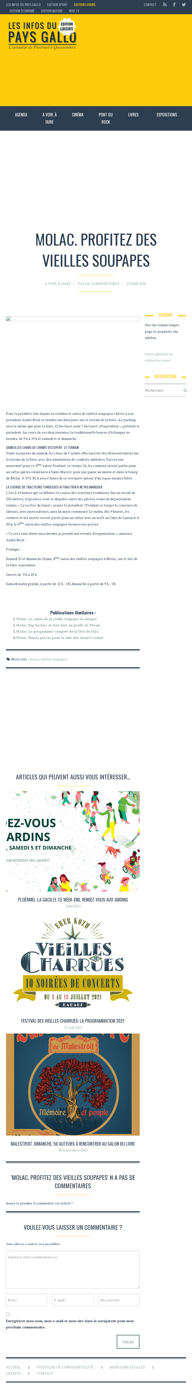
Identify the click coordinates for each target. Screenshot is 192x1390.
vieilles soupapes (54, 659)
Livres (133, 115)
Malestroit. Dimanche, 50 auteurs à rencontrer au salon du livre (73, 1143)
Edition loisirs (85, 4)
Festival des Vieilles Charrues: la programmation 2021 (72, 1020)
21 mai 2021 (73, 1027)
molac (34, 659)
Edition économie (22, 10)
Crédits (13, 1373)
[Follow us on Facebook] (174, 4)
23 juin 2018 (136, 283)
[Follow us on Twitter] (182, 4)
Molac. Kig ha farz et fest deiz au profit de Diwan (58, 625)
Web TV (74, 10)
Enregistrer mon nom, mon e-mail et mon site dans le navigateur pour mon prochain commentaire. (70, 1323)
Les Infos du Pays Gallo (23, 4)
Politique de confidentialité (65, 1367)
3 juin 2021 (73, 906)
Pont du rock (106, 118)
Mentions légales (127, 1367)
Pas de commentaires (98, 283)
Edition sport (57, 4)
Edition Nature (51, 10)
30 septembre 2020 (73, 1150)
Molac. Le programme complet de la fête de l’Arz (57, 631)
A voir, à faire (49, 118)
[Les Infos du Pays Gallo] (42, 34)
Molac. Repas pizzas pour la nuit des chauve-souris (60, 637)
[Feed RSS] (165, 4)
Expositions (167, 115)
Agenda (21, 115)
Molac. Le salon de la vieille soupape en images (56, 618)
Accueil (13, 1367)
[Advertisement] (134, 60)
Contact (150, 4)
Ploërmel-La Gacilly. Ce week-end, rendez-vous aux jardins (73, 899)
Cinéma (78, 115)
